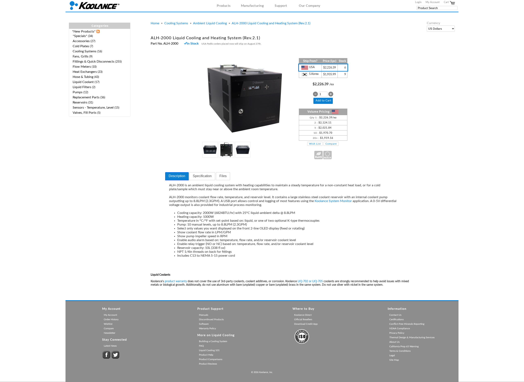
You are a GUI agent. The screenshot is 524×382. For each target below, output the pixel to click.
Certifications (396, 319)
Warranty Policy (207, 328)
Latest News (110, 346)
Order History (111, 319)
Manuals (203, 315)
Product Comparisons (210, 359)
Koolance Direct (303, 315)
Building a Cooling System (213, 341)
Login (418, 2)
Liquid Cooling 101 (209, 350)
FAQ (201, 346)
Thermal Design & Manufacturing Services (412, 337)
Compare (331, 144)
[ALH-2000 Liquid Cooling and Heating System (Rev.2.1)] (244, 135)
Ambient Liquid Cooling (210, 23)
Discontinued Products (211, 319)
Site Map (394, 360)
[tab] (177, 176)
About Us (394, 342)
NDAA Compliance (399, 328)
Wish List (315, 144)
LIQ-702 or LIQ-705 (310, 281)
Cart (446, 2)
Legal (392, 355)
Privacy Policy (396, 333)
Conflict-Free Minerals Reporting (406, 324)
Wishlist (108, 324)
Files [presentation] (223, 176)
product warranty (176, 281)
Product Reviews (208, 364)
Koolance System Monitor (333, 201)
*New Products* (84, 31)
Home (155, 23)
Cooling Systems (176, 23)
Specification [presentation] (202, 176)
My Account (433, 2)
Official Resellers (303, 319)
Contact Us (395, 315)
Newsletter (109, 333)
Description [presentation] (177, 176)
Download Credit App (306, 324)
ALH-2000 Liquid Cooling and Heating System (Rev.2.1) (271, 23)
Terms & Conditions (400, 351)
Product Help (206, 355)
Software (204, 324)
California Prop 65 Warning (404, 346)
